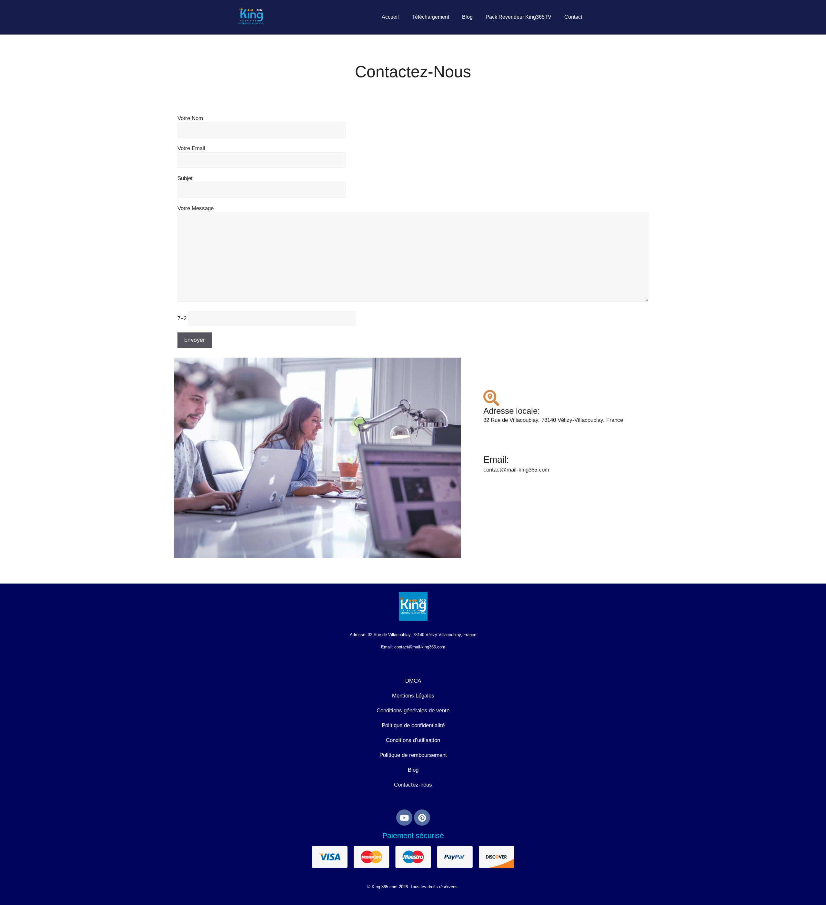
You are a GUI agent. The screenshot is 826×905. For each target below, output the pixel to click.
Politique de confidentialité (413, 725)
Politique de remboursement (413, 755)
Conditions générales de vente (413, 710)
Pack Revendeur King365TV (518, 17)
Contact (573, 17)
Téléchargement (430, 17)
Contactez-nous (413, 785)
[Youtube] (404, 817)
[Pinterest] (422, 817)
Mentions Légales (413, 696)
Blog (467, 17)
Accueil (390, 17)
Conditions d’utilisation (413, 740)
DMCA (413, 681)
